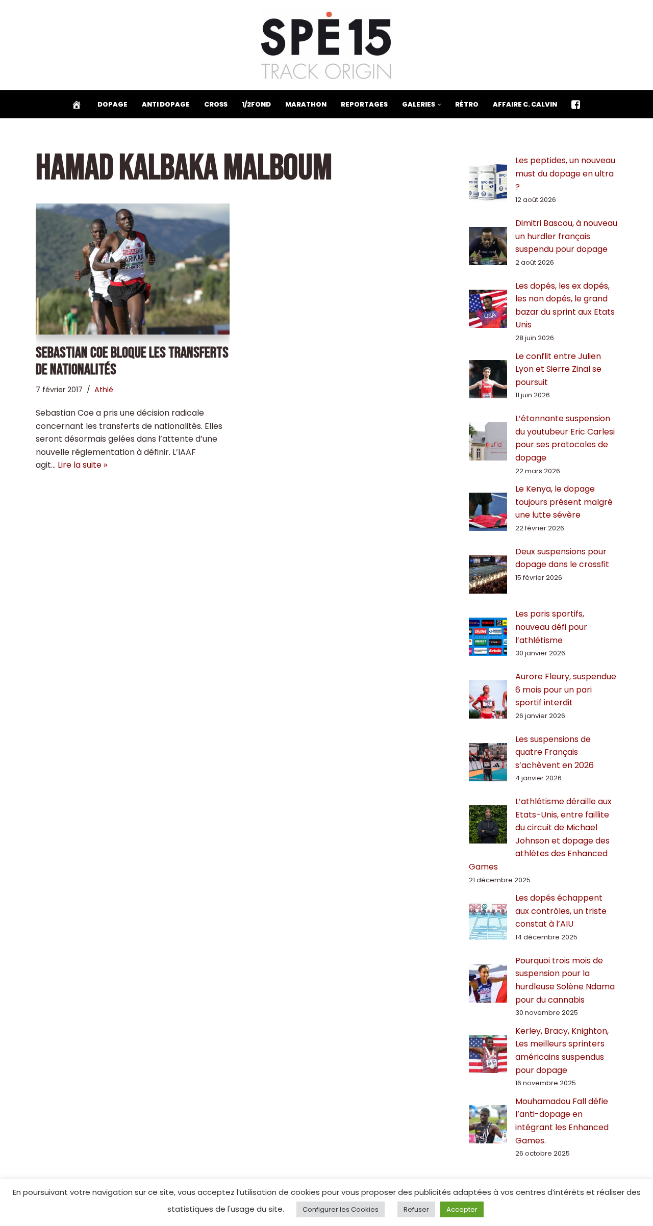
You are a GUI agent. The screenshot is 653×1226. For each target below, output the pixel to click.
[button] (439, 104)
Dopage (112, 104)
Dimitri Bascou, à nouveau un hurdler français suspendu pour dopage (566, 236)
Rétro (467, 104)
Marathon (305, 104)
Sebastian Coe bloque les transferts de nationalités (132, 361)
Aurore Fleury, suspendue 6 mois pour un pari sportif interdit (565, 689)
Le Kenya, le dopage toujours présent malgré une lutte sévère (564, 502)
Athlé (103, 390)
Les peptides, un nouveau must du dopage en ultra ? (565, 173)
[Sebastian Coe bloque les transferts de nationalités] (133, 268)
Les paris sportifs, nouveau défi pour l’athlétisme (551, 627)
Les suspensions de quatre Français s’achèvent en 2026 (554, 752)
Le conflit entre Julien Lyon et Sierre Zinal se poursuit (558, 369)
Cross (216, 104)
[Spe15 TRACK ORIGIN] (326, 45)
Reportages (364, 104)
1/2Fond (256, 104)
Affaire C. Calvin (525, 104)
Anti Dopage (166, 104)
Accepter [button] (462, 1209)
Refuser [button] (416, 1209)
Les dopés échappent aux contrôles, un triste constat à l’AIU (561, 911)
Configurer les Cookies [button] (341, 1209)
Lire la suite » (82, 465)
